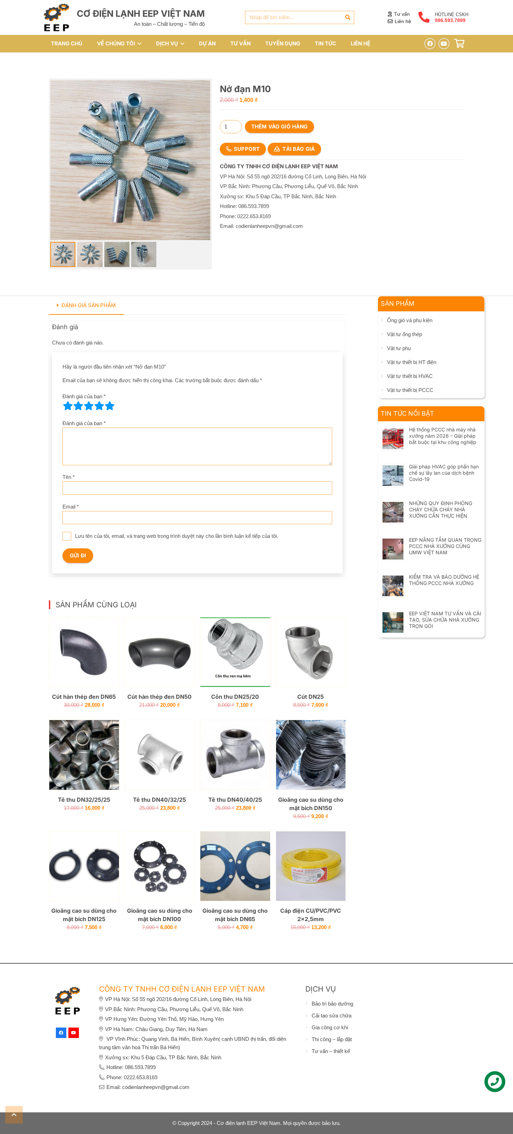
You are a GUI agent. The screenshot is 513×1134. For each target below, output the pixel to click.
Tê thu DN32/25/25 (84, 799)
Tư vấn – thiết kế (331, 1051)
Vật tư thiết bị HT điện (411, 362)
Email (70, 507)
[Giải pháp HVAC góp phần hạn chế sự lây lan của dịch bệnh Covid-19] (392, 469)
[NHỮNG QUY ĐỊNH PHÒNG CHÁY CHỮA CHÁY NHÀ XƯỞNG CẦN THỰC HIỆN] (392, 506)
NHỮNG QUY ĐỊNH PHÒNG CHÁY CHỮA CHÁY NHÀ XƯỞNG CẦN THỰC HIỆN (440, 509)
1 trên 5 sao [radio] (67, 406)
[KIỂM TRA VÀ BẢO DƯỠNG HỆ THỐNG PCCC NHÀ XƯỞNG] (392, 580)
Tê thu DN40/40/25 (235, 799)
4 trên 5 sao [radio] (99, 406)
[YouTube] (443, 43)
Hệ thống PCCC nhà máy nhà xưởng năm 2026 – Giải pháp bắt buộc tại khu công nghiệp (442, 436)
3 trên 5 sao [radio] (88, 406)
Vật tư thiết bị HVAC (410, 376)
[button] (138, 43)
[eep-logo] (56, 17)
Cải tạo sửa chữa (331, 1015)
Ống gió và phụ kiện (409, 320)
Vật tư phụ (399, 348)
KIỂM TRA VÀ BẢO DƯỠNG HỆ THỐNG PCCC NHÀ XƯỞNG (444, 580)
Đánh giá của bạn (84, 396)
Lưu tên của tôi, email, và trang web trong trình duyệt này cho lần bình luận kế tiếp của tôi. (176, 536)
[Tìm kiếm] (347, 17)
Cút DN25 (310, 696)
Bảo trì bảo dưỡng (332, 1004)
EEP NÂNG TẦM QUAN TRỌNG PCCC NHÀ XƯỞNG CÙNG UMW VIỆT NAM (445, 546)
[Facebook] (430, 43)
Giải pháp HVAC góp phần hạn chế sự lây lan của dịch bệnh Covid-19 (444, 473)
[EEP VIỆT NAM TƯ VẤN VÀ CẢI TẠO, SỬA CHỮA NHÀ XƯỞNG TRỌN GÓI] (392, 616)
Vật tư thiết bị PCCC (410, 390)
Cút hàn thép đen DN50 (159, 696)
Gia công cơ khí (330, 1027)
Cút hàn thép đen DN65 (84, 696)
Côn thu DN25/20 (235, 696)
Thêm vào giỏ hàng (279, 126)
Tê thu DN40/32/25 (159, 799)
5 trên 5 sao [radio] (109, 406)
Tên (68, 477)
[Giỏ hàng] (459, 43)
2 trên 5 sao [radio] (78, 406)
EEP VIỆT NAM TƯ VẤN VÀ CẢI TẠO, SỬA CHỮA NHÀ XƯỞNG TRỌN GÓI (445, 619)
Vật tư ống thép (404, 334)
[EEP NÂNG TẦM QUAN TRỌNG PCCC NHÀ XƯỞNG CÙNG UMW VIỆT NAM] (392, 543)
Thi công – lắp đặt (332, 1039)
